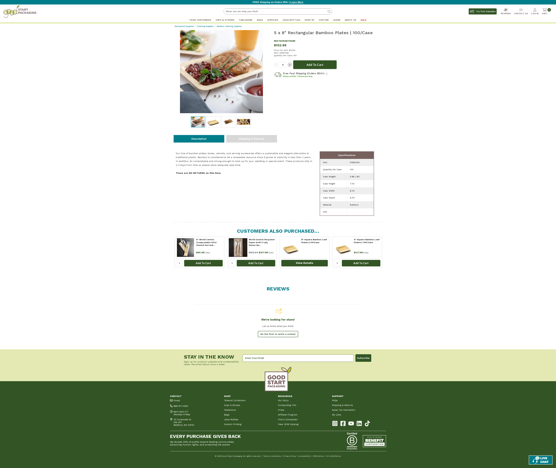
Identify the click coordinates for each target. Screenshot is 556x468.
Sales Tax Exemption (343, 410)
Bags (226, 414)
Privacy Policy (290, 456)
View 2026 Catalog (288, 424)
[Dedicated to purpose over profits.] (374, 441)
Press (281, 410)
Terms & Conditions (272, 456)
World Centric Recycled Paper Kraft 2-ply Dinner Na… (261, 242)
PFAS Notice (318, 456)
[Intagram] (335, 424)
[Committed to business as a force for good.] (352, 441)
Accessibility (304, 456)
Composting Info (287, 405)
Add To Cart (203, 263)
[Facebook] (343, 424)
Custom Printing (233, 424)
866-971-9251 (181, 406)
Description (198, 138)
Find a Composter (288, 419)
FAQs (335, 400)
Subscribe (363, 357)
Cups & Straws (232, 405)
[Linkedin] (359, 424)
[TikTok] (367, 424)
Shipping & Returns (252, 138)
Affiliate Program (287, 414)
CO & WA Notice (333, 456)
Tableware (230, 410)
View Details (304, 262)
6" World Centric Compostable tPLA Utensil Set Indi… (206, 242)
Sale (363, 20)
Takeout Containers (235, 400)
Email (177, 400)
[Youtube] (351, 424)
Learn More (296, 2)
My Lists (336, 414)
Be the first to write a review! (278, 334)
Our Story (283, 400)
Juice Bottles (231, 419)
